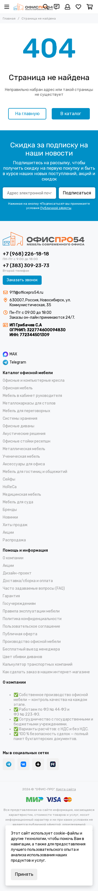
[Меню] (7, 7)
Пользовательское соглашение (31, 626)
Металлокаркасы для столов (29, 403)
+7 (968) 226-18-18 (26, 254)
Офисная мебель (18, 388)
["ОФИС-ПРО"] (33, 7)
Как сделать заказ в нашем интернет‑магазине (46, 672)
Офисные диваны (18, 426)
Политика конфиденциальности (32, 619)
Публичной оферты (55, 208)
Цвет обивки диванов (22, 657)
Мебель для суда (18, 502)
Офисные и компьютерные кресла (34, 380)
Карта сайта (66, 789)
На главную (27, 113)
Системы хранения (20, 418)
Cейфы (9, 479)
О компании (13, 558)
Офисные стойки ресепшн (26, 441)
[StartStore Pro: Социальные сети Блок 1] (38, 764)
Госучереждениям (19, 603)
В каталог (70, 113)
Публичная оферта (20, 634)
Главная (9, 18)
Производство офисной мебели (32, 641)
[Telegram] (9, 764)
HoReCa (10, 487)
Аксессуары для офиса (24, 464)
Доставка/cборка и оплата (28, 581)
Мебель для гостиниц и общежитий (35, 471)
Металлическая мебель (24, 449)
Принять (24, 874)
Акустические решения (24, 433)
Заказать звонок (22, 280)
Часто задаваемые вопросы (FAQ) (34, 588)
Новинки (10, 517)
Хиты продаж (15, 525)
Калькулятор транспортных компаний (37, 664)
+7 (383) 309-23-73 (26, 265)
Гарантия (11, 596)
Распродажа (14, 540)
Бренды (10, 509)
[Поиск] (45, 7)
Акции (8, 532)
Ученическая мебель (21, 456)
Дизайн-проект (17, 573)
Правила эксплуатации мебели (31, 611)
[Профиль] (67, 7)
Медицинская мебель (22, 494)
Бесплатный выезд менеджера (31, 649)
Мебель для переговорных (26, 411)
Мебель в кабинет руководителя (32, 395)
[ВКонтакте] (23, 764)
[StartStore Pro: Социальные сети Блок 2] (53, 764)
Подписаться (77, 192)
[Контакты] (56, 7)
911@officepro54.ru (26, 292)
